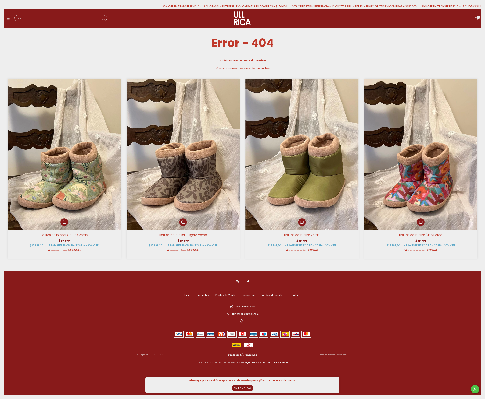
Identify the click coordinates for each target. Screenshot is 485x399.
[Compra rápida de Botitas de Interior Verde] (302, 222)
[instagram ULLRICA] (237, 281)
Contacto (295, 294)
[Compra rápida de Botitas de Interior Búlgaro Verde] (183, 222)
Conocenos (248, 294)
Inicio (187, 294)
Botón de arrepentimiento (274, 362)
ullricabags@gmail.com (245, 313)
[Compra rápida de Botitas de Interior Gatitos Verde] (64, 222)
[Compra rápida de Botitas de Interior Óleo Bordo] (421, 222)
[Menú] (9, 18)
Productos (202, 294)
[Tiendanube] (243, 355)
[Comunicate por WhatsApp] (475, 389)
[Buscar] (103, 18)
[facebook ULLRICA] (248, 281)
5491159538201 (245, 306)
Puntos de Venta (225, 294)
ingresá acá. (251, 362)
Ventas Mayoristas (272, 294)
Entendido (243, 388)
